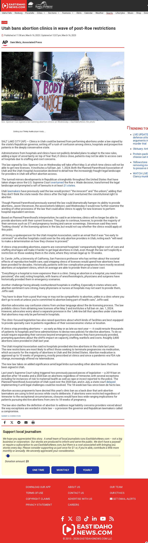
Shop (138, 13)
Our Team (116, 486)
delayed (110, 381)
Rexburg (18, 13)
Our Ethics (117, 492)
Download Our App (38, 486)
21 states (69, 185)
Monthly (63, 469)
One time (38, 469)
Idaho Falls (7, 13)
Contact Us (76, 492)
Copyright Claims (38, 498)
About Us (74, 486)
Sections (52, 13)
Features (66, 13)
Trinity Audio (28, 131)
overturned (57, 182)
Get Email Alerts (124, 498)
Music (130, 13)
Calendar (88, 13)
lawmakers (14, 191)
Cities (39, 13)
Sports (109, 13)
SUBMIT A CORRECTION (11, 416)
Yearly (87, 469)
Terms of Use (34, 492)
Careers (73, 504)
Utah (4, 22)
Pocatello (29, 13)
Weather (99, 13)
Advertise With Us (80, 498)
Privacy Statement (39, 504)
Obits (79, 13)
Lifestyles (120, 13)
